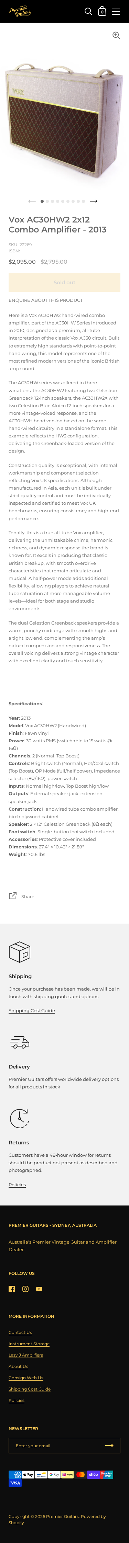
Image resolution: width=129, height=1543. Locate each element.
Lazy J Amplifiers (26, 1355)
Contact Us (20, 1332)
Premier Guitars (62, 1516)
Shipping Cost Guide (32, 1010)
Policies (17, 1184)
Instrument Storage (29, 1343)
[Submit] (109, 1445)
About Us (18, 1366)
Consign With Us (26, 1377)
